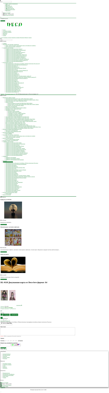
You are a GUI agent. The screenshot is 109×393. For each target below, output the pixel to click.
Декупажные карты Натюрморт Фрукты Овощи (17, 78)
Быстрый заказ (15, 314)
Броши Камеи (8, 193)
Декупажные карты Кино (11, 72)
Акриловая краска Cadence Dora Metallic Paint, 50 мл (17, 124)
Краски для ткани (9, 102)
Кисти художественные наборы (12, 139)
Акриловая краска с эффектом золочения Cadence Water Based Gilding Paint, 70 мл (23, 126)
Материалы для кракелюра (11, 106)
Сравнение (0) (10, 7)
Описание (3, 320)
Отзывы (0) (7, 320)
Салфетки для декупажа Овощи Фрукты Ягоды (16, 55)
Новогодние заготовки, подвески (13, 46)
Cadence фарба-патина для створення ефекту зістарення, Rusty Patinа (20, 119)
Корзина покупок (10, 8)
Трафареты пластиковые (11, 157)
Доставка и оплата (7, 30)
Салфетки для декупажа (8, 47)
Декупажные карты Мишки (12, 91)
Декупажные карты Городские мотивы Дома (16, 68)
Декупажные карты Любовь (12, 73)
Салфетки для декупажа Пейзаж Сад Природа (16, 58)
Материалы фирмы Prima (8, 132)
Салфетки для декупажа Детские (13, 51)
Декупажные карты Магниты (12, 74)
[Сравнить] (2, 318)
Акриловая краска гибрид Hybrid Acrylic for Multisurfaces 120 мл (19, 120)
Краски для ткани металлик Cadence (16, 105)
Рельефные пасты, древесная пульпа (13, 108)
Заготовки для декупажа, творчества (11, 44)
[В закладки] (2, 315)
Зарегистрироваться (13, 3)
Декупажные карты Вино (12, 65)
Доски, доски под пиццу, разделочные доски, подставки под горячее (21, 45)
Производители (6, 373)
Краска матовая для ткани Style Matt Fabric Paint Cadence (20, 103)
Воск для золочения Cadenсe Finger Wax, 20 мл (16, 123)
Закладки (5, 356)
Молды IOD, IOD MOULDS (12, 130)
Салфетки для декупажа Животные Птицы (15, 52)
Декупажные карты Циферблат (13, 86)
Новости (5, 34)
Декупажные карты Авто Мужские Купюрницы (17, 64)
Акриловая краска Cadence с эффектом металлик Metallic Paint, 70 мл (20, 125)
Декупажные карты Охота (12, 79)
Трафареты (5, 156)
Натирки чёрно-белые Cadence (14, 112)
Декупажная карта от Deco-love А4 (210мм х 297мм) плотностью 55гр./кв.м (23, 63)
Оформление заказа (11, 9)
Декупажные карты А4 (8, 62)
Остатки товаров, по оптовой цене (10, 140)
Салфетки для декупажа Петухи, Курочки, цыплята (17, 59)
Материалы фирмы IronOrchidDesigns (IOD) (12, 129)
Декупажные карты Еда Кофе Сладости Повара (17, 70)
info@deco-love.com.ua (9, 15)
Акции (4, 35)
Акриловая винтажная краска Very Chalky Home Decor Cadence (19, 98)
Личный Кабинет (7, 354)
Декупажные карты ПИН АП (12, 81)
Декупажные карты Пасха (12, 80)
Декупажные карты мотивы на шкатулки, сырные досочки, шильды (21, 77)
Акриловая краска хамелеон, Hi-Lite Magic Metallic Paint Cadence (19, 128)
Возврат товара (6, 357)
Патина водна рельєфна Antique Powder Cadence (16, 107)
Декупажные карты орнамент (13, 89)
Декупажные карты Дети (12, 69)
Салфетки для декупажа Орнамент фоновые (15, 56)
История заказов (6, 355)
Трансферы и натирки (10, 110)
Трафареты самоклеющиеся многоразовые (15, 159)
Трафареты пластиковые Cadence (13, 158)
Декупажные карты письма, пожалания (15, 82)
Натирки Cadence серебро (13, 111)
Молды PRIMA (9, 133)
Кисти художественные (8, 138)
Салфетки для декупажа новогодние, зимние (16, 54)
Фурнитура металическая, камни (10, 192)
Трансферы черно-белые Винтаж (15, 115)
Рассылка (5, 358)
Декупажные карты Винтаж (12, 67)
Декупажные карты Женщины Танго (14, 71)
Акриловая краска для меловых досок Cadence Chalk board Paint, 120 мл (21, 121)
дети (6, 349)
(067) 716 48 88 (7, 12)
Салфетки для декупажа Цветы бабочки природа (17, 60)
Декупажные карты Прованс (12, 84)
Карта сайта (5, 376)
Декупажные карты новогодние (13, 88)
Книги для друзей (7, 194)
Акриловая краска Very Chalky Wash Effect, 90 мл (16, 101)
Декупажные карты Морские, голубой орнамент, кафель (18, 76)
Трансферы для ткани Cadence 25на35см (16, 113)
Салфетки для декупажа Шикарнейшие (14, 61)
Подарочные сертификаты (8, 374)
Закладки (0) (9, 6)
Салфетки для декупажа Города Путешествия (16, 50)
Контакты (8, 10)
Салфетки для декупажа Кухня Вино (14, 53)
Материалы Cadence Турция (9, 97)
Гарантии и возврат (7, 32)
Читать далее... (4, 224)
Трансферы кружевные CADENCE (15, 114)
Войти (7, 3)
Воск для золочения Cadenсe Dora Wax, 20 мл (15, 122)
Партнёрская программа (8, 375)
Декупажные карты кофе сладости (13, 90)
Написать (14, 308)
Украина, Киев (5, 386)
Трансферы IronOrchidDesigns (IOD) (13, 131)
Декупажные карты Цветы (12, 85)
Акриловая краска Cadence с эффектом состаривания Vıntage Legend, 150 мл (22, 99)
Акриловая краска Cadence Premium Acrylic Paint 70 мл (17, 117)
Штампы (5, 160)
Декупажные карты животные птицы (14, 87)
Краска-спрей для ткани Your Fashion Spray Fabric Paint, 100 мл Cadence (23, 104)
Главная (8, 5)
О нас (4, 29)
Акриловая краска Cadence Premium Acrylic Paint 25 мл (17, 116)
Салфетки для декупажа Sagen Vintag (14, 49)
